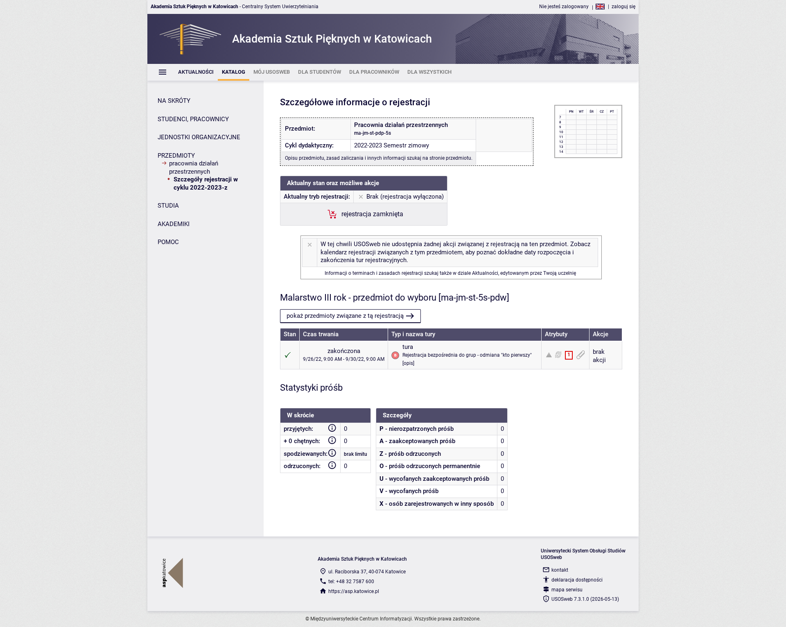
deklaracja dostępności (577, 580)
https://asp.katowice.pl (353, 591)
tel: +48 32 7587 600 (351, 581)
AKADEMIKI (174, 224)
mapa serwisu (567, 590)
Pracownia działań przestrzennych (193, 167)
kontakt (559, 570)
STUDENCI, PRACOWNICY (193, 119)
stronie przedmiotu (450, 158)
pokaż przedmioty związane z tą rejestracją (345, 315)
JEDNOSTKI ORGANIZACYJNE (199, 137)
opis (408, 363)
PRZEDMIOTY (176, 155)
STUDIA (168, 205)
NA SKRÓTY (174, 100)
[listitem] (196, 72)
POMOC (168, 242)
